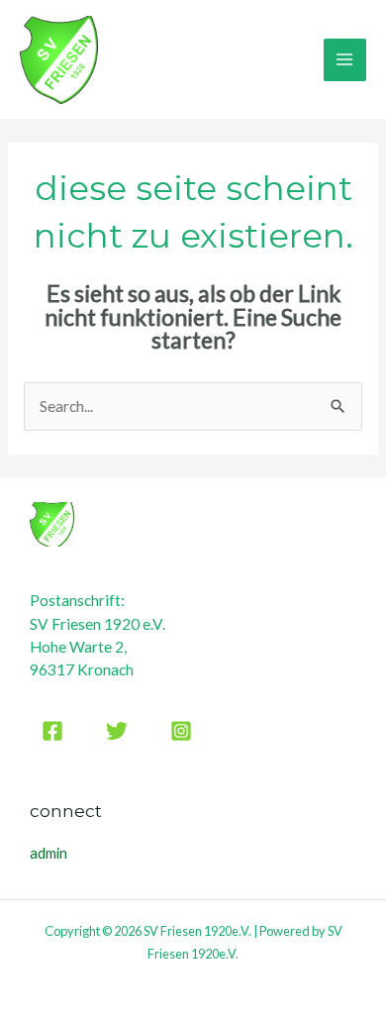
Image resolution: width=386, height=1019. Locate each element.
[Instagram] (181, 731)
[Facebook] (52, 731)
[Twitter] (117, 731)
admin (48, 853)
